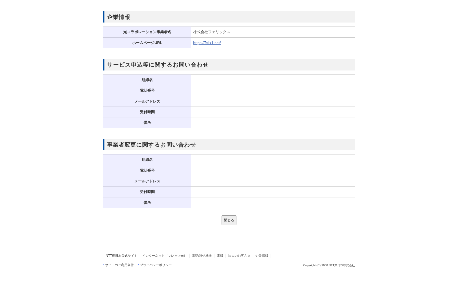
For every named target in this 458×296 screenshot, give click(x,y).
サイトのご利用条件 (119, 265)
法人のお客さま (239, 256)
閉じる (229, 220)
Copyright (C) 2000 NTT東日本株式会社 (329, 265)
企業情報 (262, 256)
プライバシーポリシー (156, 265)
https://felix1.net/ (207, 43)
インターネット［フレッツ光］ (164, 256)
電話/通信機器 (202, 256)
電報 (220, 256)
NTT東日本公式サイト (121, 256)
